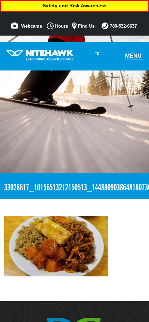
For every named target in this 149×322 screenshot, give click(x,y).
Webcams (31, 26)
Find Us (86, 26)
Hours (61, 26)
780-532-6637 (122, 26)
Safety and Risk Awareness (75, 5)
